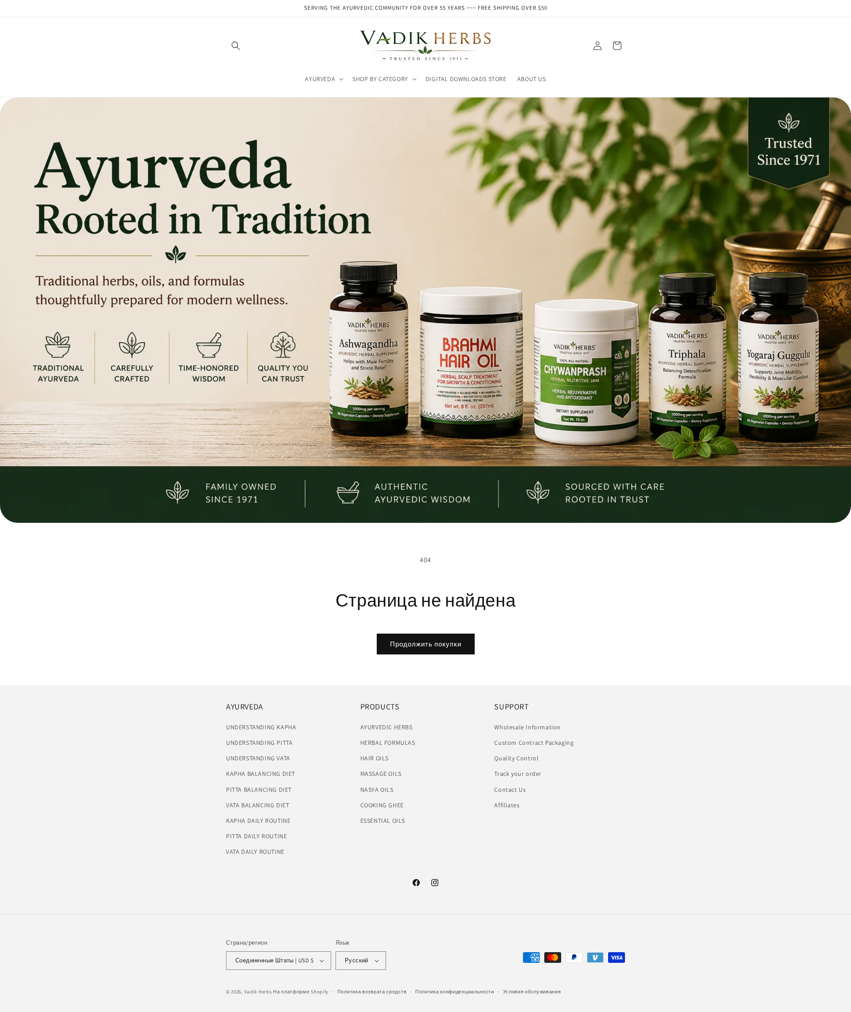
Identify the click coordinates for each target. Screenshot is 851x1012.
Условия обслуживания (532, 992)
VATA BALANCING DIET (257, 805)
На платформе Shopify (300, 992)
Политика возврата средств (372, 992)
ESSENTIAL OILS (382, 821)
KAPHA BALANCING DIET (260, 774)
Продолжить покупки (425, 644)
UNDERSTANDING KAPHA (261, 727)
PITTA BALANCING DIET (259, 790)
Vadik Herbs (258, 992)
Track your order (518, 774)
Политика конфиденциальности (454, 992)
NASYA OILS (377, 790)
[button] (236, 45)
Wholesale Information (527, 727)
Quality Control (516, 758)
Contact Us (510, 790)
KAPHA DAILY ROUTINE (258, 821)
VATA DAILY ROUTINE (255, 852)
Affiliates (506, 805)
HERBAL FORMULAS (387, 743)
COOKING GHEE (382, 805)
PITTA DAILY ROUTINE (256, 836)
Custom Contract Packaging (534, 743)
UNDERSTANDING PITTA (259, 743)
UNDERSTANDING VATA (258, 758)
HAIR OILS (374, 758)
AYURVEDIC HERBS (386, 727)
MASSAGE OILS (381, 774)
